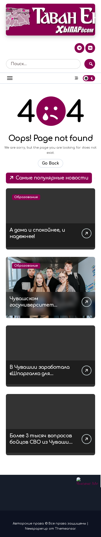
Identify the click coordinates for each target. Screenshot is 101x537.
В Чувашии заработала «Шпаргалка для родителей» (40, 373)
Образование (26, 197)
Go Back (50, 163)
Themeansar (65, 528)
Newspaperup (36, 528)
